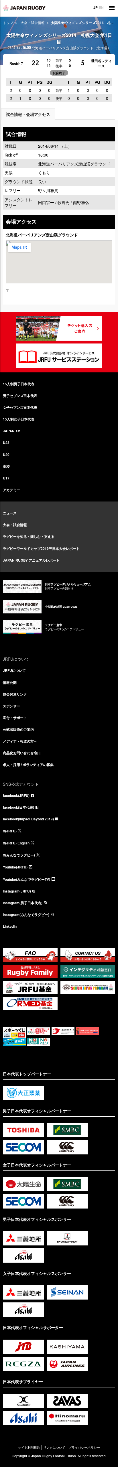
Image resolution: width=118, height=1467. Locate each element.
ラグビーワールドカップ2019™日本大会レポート (41, 548)
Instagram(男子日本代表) (22, 902)
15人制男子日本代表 (18, 383)
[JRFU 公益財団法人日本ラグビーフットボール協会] (24, 8)
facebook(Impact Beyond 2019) (28, 819)
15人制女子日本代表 (18, 419)
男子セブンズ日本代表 (20, 395)
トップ (8, 22)
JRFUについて (14, 670)
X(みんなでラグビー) (19, 855)
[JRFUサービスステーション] (59, 355)
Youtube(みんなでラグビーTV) (26, 879)
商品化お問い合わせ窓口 (22, 752)
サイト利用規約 (29, 1447)
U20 (6, 454)
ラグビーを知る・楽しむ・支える (28, 536)
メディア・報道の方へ (20, 741)
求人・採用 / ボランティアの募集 (28, 764)
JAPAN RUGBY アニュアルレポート (31, 560)
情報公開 (10, 682)
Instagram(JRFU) (17, 891)
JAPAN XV (11, 430)
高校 (6, 466)
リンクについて (54, 1447)
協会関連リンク (15, 694)
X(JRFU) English (16, 843)
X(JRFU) (10, 831)
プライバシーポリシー (84, 1447)
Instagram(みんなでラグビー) (26, 914)
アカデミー (11, 489)
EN (101, 7)
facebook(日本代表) (18, 807)
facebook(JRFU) (16, 795)
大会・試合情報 (33, 22)
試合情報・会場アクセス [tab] (28, 114)
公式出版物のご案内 (18, 729)
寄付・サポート (15, 717)
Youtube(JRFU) (15, 867)
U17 (6, 478)
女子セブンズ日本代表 (20, 407)
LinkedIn (10, 926)
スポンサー (11, 705)
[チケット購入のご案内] (59, 328)
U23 (6, 442)
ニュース (10, 513)
